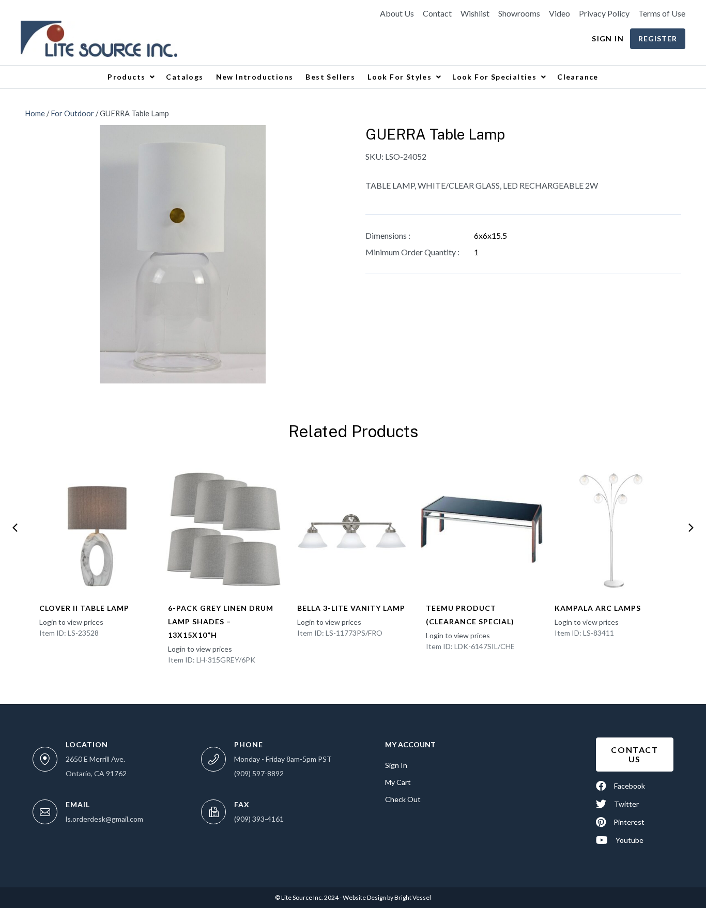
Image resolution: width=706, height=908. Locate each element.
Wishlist (475, 13)
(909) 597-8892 (259, 773)
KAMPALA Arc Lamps (598, 608)
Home (35, 113)
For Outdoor (72, 113)
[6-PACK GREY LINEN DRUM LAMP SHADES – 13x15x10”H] (224, 529)
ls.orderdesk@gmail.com (104, 818)
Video (559, 13)
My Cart (398, 782)
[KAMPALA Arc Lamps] (610, 529)
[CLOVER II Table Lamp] (95, 529)
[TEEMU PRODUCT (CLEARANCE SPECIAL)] (482, 529)
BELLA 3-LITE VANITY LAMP (351, 608)
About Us (397, 13)
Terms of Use (661, 13)
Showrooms (519, 13)
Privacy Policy (604, 13)
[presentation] (15, 527)
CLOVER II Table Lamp (84, 608)
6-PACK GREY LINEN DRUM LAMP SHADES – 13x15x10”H (220, 621)
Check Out (403, 799)
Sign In (608, 38)
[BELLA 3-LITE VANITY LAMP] (353, 529)
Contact (437, 13)
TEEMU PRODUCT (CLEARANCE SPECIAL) (470, 615)
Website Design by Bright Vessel (386, 897)
